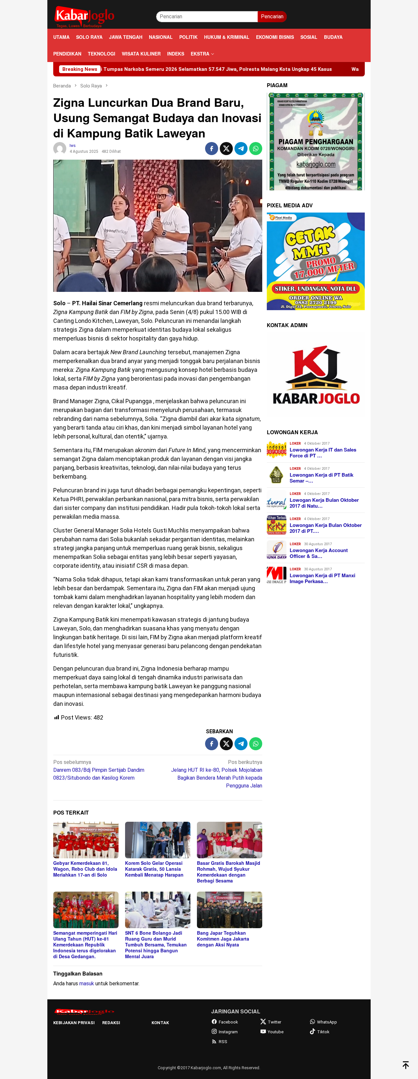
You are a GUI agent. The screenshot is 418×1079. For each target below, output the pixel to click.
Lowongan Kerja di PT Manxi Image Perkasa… (322, 578)
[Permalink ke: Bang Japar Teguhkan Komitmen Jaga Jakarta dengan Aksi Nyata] (229, 910)
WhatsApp (327, 1022)
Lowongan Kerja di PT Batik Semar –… (321, 477)
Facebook (228, 1022)
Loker (295, 443)
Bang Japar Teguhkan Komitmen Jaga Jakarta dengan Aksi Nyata (223, 938)
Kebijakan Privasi (74, 1022)
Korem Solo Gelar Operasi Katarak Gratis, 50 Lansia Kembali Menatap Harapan (154, 869)
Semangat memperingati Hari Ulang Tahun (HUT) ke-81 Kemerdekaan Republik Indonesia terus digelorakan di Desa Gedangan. (85, 944)
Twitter (274, 1022)
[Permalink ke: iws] (59, 148)
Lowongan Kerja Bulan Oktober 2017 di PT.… (326, 527)
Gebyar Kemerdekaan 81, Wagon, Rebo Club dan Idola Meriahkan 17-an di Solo (85, 869)
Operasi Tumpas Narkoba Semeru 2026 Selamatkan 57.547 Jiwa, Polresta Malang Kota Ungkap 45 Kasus (161, 69)
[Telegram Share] (241, 148)
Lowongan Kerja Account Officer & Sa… (319, 553)
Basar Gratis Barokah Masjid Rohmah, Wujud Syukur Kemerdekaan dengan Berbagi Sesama (228, 872)
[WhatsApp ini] (255, 148)
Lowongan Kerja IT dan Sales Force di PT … (323, 452)
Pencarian (272, 16)
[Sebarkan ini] (211, 148)
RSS (223, 1041)
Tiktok (323, 1031)
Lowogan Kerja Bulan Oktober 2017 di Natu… (324, 502)
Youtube (275, 1031)
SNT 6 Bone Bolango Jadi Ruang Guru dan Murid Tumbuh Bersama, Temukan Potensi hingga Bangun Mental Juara (156, 944)
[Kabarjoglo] (84, 16)
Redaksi (111, 1022)
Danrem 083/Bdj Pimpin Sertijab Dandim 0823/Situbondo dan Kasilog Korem (98, 770)
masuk (86, 983)
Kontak (160, 1022)
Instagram (228, 1031)
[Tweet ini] (226, 148)
